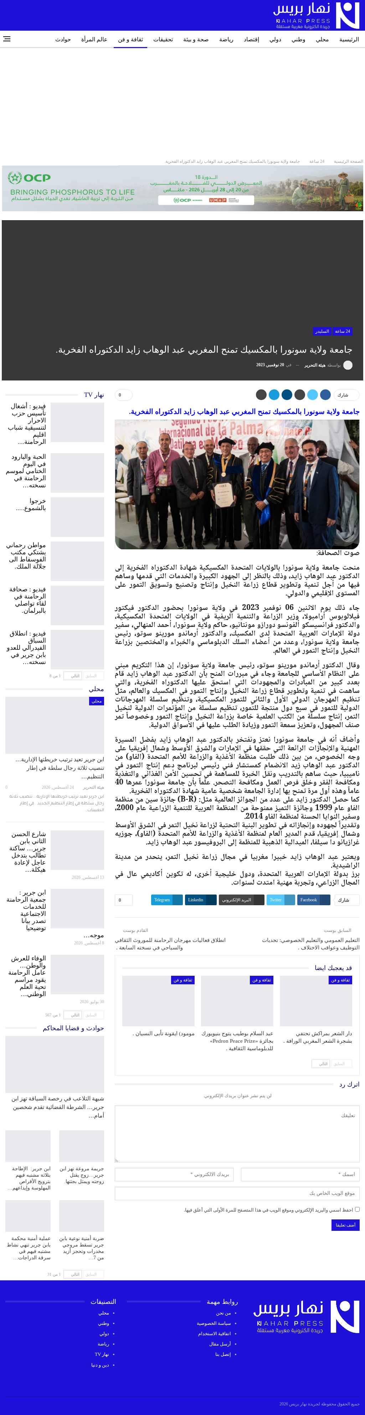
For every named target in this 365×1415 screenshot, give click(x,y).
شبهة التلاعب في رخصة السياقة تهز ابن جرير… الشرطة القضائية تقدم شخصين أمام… (57, 1107)
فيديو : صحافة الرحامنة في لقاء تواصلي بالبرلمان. (27, 600)
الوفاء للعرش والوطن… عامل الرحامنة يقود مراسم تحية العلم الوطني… (27, 976)
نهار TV (102, 1354)
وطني (298, 39)
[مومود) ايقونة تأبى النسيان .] (158, 1001)
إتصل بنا (223, 1354)
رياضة (226, 39)
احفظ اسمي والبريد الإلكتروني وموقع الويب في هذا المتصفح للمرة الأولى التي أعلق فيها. (268, 1210)
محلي (322, 39)
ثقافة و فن (130, 39)
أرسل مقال (220, 1344)
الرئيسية (349, 39)
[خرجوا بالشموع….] (77, 515)
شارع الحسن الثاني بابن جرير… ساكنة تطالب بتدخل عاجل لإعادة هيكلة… (27, 851)
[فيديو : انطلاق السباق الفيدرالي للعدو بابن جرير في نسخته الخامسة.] (77, 648)
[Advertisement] (182, 101)
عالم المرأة (94, 39)
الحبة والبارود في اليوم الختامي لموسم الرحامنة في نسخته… (26, 471)
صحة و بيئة (196, 39)
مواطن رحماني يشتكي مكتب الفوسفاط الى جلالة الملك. (26, 555)
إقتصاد (251, 39)
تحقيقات (163, 39)
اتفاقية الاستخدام (214, 1333)
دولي (275, 39)
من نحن (223, 1313)
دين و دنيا (100, 1365)
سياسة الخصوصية (214, 1323)
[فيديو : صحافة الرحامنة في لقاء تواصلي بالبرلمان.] (77, 604)
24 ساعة (342, 331)
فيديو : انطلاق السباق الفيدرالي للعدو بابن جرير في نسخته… (26, 647)
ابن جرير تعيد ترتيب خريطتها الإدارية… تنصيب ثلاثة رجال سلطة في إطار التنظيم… (59, 767)
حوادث (63, 39)
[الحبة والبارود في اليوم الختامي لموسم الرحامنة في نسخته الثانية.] (77, 471)
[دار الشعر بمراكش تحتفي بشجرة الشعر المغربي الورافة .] (316, 1001)
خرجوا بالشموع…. (31, 504)
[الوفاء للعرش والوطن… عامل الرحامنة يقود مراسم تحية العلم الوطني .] (77, 973)
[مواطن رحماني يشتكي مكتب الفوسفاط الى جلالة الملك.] (77, 559)
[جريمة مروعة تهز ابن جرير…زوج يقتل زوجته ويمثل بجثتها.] (81, 1146)
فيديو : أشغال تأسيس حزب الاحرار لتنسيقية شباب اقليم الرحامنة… (27, 424)
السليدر (322, 331)
